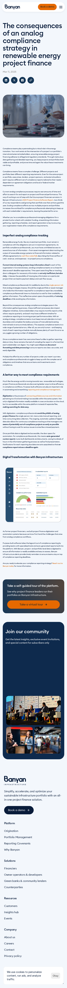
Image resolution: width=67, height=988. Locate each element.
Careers (9, 943)
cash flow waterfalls (29, 256)
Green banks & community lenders (25, 881)
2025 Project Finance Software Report (38, 200)
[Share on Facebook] (22, 80)
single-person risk (56, 285)
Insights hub (11, 912)
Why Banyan (12, 849)
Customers (10, 906)
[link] (33, 604)
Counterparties (13, 887)
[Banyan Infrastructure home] (12, 7)
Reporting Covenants (17, 843)
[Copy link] (30, 80)
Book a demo (47, 7)
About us (9, 937)
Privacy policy (13, 956)
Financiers (10, 868)
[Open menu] (61, 7)
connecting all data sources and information (44, 396)
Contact (9, 949)
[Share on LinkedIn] (6, 80)
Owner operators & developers (23, 874)
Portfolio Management (18, 837)
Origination (11, 831)
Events (8, 918)
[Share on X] (14, 80)
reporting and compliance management (44, 390)
